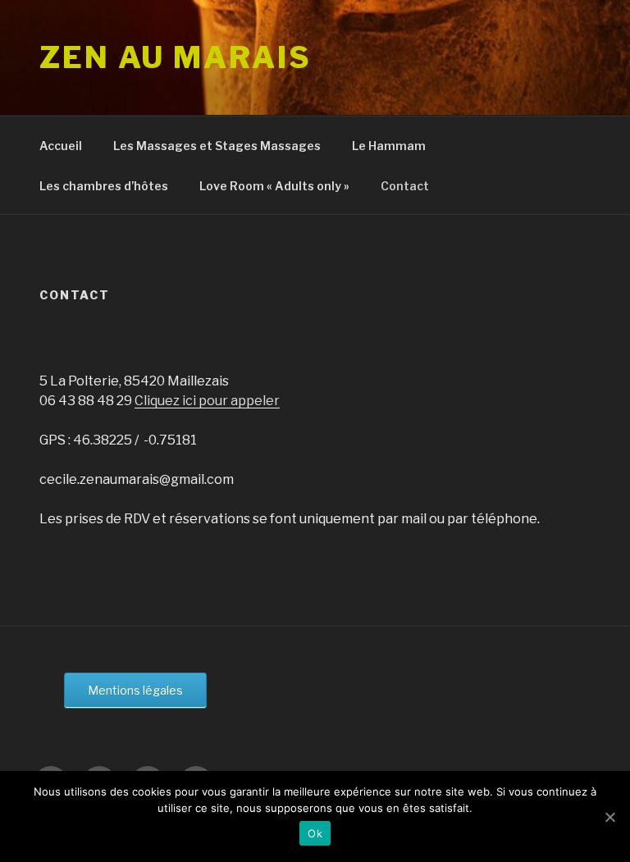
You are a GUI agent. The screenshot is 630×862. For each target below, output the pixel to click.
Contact (405, 186)
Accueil (60, 146)
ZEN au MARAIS (175, 57)
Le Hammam (389, 146)
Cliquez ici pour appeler (207, 400)
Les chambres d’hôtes (103, 186)
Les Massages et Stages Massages (217, 146)
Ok (315, 833)
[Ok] (609, 817)
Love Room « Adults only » (274, 186)
